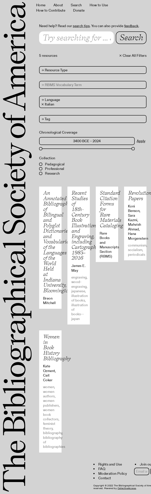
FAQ (101, 468)
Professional (54, 168)
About (58, 5)
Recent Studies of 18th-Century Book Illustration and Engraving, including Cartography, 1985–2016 (85, 225)
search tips (81, 25)
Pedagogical (54, 164)
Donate (79, 10)
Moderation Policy (112, 473)
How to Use (99, 5)
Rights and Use (110, 464)
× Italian (47, 104)
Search (76, 5)
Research (52, 173)
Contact (104, 478)
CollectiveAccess (127, 488)
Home (40, 5)
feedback (131, 25)
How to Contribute (50, 10)
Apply (141, 140)
